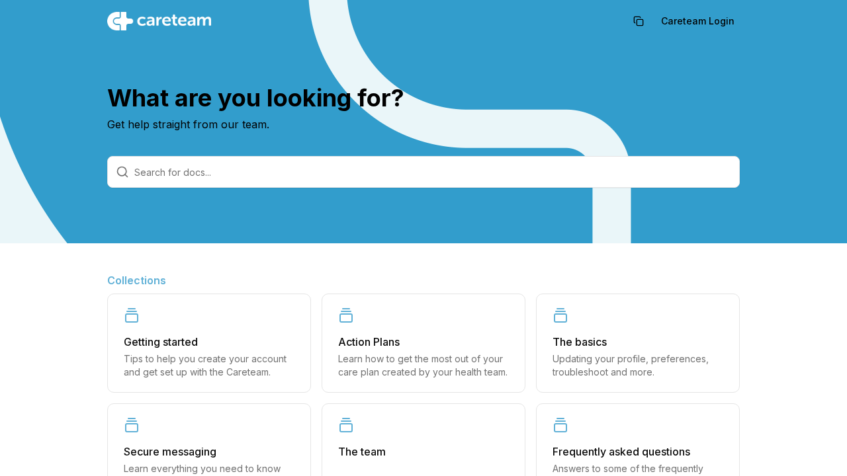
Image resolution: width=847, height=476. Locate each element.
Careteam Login (698, 20)
